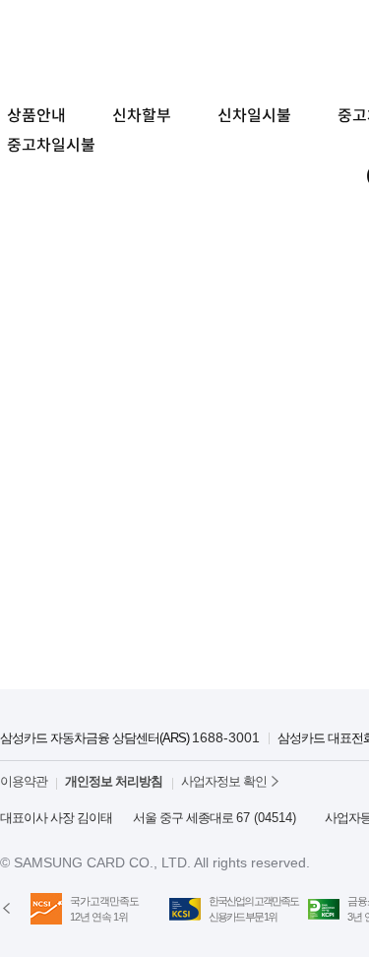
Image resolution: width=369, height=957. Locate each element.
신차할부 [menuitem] (141, 115)
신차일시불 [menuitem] (254, 115)
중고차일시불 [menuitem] (51, 145)
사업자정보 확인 (224, 781)
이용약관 (23, 781)
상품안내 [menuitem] (36, 115)
